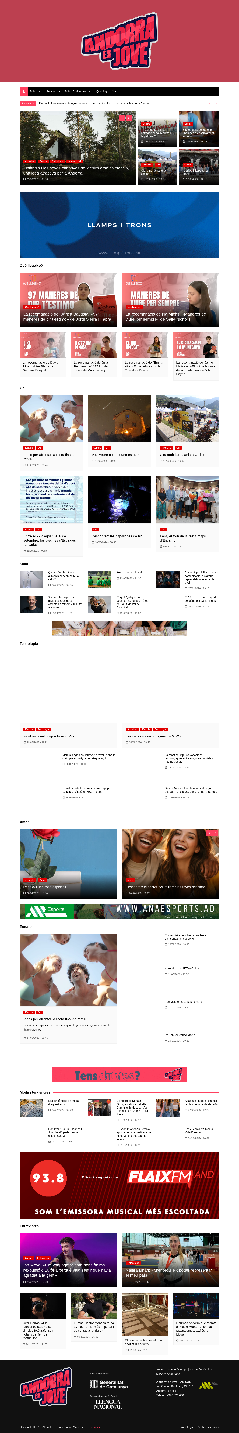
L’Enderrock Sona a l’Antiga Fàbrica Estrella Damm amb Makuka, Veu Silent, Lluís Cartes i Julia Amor (132, 1107)
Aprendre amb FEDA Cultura (183, 968)
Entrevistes (43, 1258)
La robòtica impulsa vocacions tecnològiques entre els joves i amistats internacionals (189, 758)
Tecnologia (43, 729)
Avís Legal (187, 1427)
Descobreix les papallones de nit (117, 536)
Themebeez (95, 1426)
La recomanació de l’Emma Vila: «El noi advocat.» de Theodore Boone (144, 366)
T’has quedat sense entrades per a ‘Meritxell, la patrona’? (156, 133)
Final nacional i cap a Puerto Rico (49, 736)
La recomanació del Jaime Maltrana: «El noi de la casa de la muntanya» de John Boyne (195, 368)
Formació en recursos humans (183, 1001)
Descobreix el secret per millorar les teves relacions (63, 887)
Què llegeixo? (105, 91)
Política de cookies (208, 1427)
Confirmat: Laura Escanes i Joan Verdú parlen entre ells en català (65, 1132)
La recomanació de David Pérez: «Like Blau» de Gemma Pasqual (40, 366)
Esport (28, 529)
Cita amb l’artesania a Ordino (182, 455)
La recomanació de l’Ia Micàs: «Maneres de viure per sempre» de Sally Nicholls (166, 316)
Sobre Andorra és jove (78, 91)
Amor (27, 880)
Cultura (146, 124)
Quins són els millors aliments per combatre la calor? (63, 576)
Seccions (52, 91)
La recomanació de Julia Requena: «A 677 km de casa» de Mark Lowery (91, 366)
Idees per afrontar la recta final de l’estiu (54, 1019)
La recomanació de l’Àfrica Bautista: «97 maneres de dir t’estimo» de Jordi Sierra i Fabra (67, 316)
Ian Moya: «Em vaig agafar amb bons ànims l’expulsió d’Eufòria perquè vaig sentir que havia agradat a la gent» (67, 1270)
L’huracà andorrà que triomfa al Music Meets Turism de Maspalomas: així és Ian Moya (196, 1328)
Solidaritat (36, 91)
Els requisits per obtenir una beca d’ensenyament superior (198, 133)
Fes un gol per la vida (130, 572)
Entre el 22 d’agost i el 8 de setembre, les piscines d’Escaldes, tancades (50, 540)
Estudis (187, 124)
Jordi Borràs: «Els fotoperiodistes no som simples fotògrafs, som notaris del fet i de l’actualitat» (38, 1330)
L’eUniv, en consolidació (180, 1035)
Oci (158, 165)
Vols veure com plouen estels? (115, 455)
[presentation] (210, 103)
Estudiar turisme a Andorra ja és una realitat (66, 103)
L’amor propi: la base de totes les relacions (159, 887)
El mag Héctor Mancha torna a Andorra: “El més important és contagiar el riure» (94, 1326)
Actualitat (30, 161)
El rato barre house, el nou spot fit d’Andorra (143, 1342)
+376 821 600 (175, 1395)
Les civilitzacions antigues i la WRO (153, 736)
